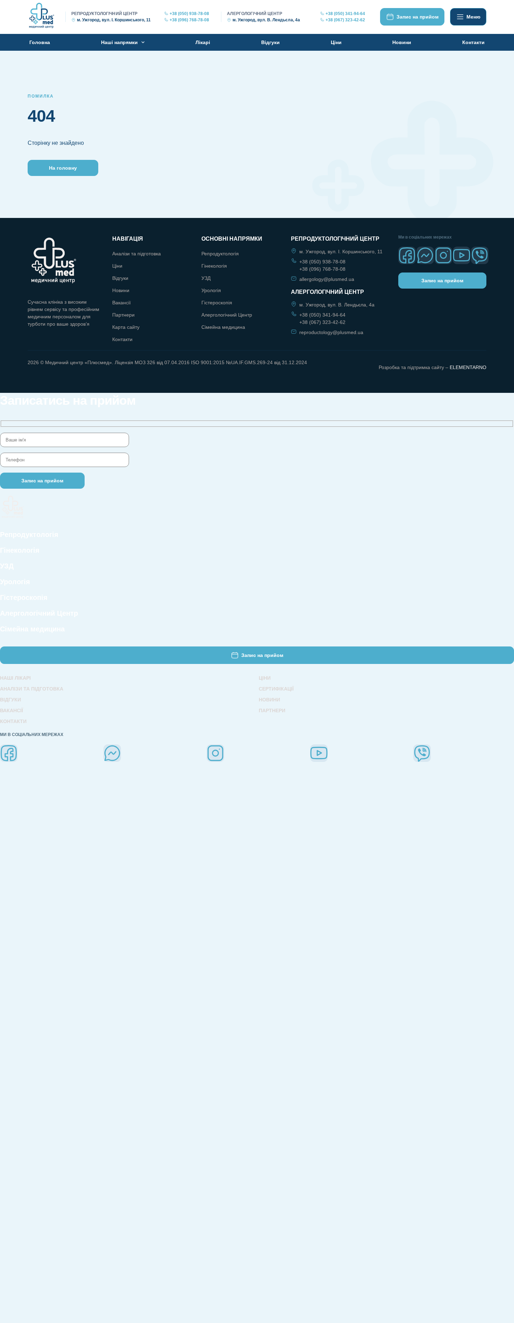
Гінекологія (214, 266)
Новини (401, 42)
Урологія (211, 290)
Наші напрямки (119, 42)
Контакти (473, 42)
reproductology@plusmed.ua (331, 332)
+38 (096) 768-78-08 (189, 19)
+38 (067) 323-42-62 (345, 19)
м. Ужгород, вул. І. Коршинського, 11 (114, 19)
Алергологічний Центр (226, 315)
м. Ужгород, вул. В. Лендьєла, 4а (266, 19)
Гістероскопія (216, 302)
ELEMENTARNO (468, 367)
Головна (39, 42)
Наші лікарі (15, 678)
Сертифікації (276, 689)
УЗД (205, 278)
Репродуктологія (220, 253)
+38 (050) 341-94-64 (345, 13)
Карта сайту (126, 327)
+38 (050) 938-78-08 (189, 13)
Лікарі (202, 42)
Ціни (336, 42)
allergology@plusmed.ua (326, 279)
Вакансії (121, 302)
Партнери (123, 315)
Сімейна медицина (223, 327)
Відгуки (270, 42)
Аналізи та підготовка (136, 253)
